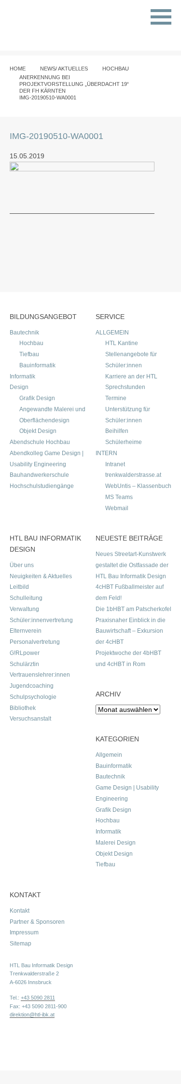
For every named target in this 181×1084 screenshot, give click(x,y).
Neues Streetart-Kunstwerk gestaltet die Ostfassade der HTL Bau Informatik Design (132, 565)
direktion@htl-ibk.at (32, 1014)
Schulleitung (26, 598)
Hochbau (115, 68)
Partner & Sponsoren (37, 921)
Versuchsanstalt (30, 718)
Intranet (115, 464)
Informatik (22, 376)
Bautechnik (24, 332)
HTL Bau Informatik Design (41, 965)
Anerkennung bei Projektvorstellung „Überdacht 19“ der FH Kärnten (74, 84)
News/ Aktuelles (64, 68)
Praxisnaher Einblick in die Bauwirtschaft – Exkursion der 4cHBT (131, 631)
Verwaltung (24, 609)
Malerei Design (116, 842)
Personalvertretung (35, 642)
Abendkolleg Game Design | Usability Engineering (47, 459)
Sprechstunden (125, 387)
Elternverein (26, 630)
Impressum (24, 932)
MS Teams (119, 497)
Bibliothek (23, 708)
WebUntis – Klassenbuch (138, 486)
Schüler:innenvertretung (41, 620)
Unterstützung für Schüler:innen (127, 415)
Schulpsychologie (33, 697)
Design (19, 387)
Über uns (22, 565)
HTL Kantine (121, 343)
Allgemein (109, 754)
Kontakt (19, 910)
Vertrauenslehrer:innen (40, 674)
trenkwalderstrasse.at (133, 475)
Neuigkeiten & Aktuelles (41, 576)
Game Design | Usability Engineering (127, 793)
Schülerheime (123, 442)
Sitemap (20, 943)
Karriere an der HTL (131, 376)
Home (18, 68)
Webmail (116, 508)
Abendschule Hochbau (40, 442)
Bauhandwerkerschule (39, 475)
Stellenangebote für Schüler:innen (131, 360)
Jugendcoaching (32, 685)
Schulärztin (24, 664)
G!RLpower (25, 653)
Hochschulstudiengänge (42, 486)
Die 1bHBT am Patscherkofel (133, 609)
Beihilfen (116, 431)
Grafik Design (37, 398)
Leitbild (19, 587)
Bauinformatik (37, 365)
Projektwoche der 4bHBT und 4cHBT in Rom (128, 658)
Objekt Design (37, 431)
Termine (115, 398)
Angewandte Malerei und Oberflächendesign (52, 415)
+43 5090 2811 (38, 998)
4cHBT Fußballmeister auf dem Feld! (130, 592)
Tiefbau (29, 354)
